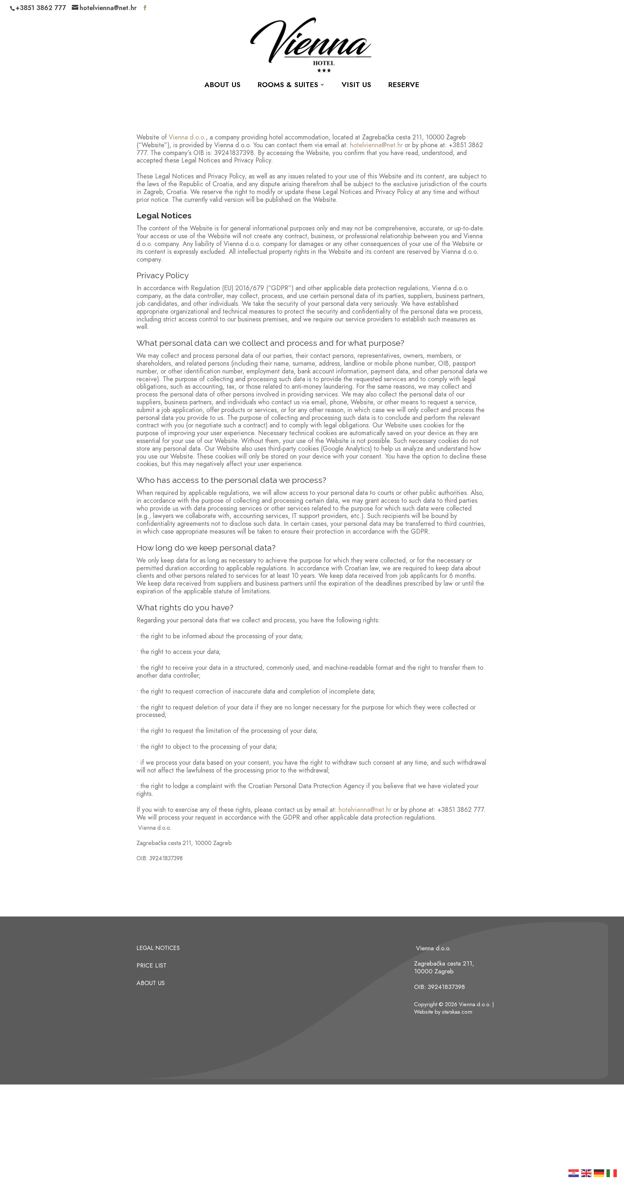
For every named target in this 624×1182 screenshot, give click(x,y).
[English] (586, 1172)
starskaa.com (457, 1012)
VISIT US (356, 86)
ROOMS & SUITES (287, 86)
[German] (599, 1172)
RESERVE (403, 86)
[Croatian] (573, 1172)
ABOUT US (222, 86)
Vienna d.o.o (185, 137)
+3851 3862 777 (41, 8)
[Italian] (612, 1172)
